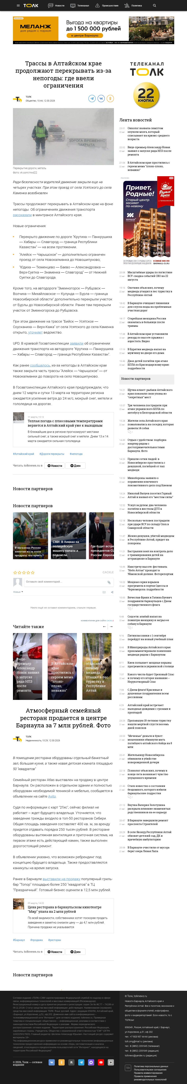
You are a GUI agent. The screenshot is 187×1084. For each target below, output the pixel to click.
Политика (136, 5)
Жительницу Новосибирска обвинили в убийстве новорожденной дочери (146, 758)
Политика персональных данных (151, 1066)
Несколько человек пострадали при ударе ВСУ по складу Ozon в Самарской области (149, 524)
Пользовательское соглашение (150, 1069)
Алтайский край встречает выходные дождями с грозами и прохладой (149, 708)
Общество (31, 100)
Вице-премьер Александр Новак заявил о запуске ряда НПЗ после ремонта (28, 675)
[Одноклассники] (110, 98)
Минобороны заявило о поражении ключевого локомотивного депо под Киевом (150, 481)
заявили (76, 343)
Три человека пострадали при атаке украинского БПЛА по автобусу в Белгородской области (150, 409)
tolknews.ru (140, 996)
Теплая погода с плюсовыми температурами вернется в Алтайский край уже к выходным (65, 423)
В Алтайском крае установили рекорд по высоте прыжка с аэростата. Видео (148, 337)
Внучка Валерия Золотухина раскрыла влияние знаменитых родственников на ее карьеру (149, 808)
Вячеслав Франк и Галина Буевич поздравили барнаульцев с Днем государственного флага (150, 601)
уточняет (35, 332)
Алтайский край (23, 453)
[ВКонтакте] (101, 98)
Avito (52, 796)
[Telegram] (92, 98)
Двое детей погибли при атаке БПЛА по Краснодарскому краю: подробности (148, 364)
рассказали (22, 215)
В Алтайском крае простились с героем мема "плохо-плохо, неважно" (62, 677)
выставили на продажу (61, 879)
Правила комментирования (148, 1073)
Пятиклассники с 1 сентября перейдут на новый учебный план (150, 637)
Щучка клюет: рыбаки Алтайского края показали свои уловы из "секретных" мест (150, 393)
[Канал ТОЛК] (75, 466)
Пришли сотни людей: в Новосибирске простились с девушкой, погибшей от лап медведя (146, 464)
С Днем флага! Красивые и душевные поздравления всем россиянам (148, 693)
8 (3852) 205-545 (138, 1046)
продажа (36, 940)
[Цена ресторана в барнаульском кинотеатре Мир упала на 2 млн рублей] (18, 915)
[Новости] (54, 466)
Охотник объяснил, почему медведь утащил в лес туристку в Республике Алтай (97, 675)
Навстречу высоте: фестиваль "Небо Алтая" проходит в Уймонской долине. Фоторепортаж (150, 570)
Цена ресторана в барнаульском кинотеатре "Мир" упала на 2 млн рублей (65, 909)
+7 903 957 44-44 (139, 1036)
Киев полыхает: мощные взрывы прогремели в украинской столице (151, 664)
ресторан (54, 940)
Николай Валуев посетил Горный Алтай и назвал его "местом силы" (150, 495)
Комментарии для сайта (97, 621)
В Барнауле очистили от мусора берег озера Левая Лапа (148, 849)
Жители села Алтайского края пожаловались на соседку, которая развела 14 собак (151, 424)
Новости (59, 5)
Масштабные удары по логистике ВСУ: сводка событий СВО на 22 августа (150, 276)
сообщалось (40, 365)
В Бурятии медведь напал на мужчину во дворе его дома (147, 351)
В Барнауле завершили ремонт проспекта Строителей (148, 822)
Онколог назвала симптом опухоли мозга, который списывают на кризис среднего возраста (149, 133)
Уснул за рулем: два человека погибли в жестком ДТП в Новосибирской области (147, 508)
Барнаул (19, 940)
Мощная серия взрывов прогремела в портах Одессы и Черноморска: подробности (148, 585)
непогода (76, 453)
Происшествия (110, 5)
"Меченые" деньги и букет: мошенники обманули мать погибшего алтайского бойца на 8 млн (150, 741)
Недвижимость (33, 740)
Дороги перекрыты (51, 453)
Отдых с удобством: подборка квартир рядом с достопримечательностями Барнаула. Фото (147, 445)
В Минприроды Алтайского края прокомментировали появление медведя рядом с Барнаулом (149, 650)
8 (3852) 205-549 (138, 1051)
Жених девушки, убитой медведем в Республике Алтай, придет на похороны (151, 539)
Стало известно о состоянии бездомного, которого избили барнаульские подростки (147, 789)
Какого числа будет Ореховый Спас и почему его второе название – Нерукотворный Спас (151, 678)
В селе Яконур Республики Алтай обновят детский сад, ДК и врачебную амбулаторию (149, 835)
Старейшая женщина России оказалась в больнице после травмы (147, 322)
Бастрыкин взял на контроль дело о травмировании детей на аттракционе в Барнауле (150, 555)
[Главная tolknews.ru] (31, 5)
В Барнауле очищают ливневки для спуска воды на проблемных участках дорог (149, 306)
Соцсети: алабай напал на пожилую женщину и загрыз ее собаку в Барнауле (148, 620)
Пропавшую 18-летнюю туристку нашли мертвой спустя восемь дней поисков (149, 724)
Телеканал (83, 5)
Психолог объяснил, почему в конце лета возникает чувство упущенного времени (148, 774)
